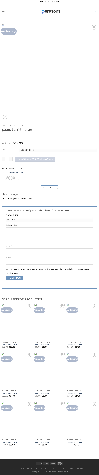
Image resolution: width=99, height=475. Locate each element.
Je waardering (12, 215)
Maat (4, 150)
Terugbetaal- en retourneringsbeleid (36, 468)
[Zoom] (5, 117)
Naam (9, 246)
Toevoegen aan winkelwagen (35, 159)
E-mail (9, 257)
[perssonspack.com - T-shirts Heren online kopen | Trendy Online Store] (49, 11)
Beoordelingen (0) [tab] (49, 188)
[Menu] (3, 11)
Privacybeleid (83, 468)
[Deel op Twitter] (8, 178)
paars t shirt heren (10, 344)
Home (5, 126)
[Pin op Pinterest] (13, 178)
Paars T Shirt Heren (20, 126)
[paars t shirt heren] (17, 322)
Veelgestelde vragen (66, 468)
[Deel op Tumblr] (17, 178)
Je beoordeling (13, 225)
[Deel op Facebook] (4, 178)
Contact (13, 468)
